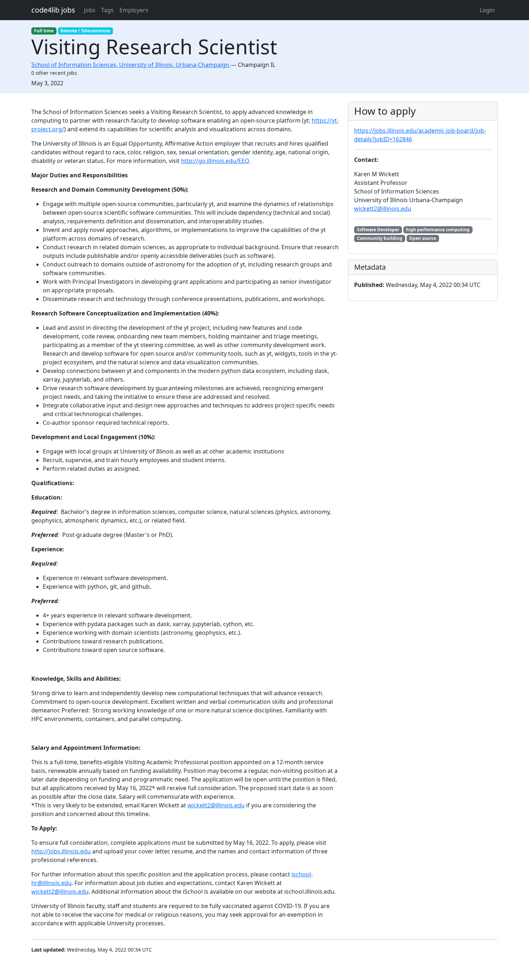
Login (487, 10)
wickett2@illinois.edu (216, 805)
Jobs (89, 10)
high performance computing (438, 230)
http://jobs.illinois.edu (61, 851)
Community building (379, 238)
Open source (422, 238)
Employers (133, 10)
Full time (44, 31)
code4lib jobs (53, 10)
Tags (107, 10)
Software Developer (378, 230)
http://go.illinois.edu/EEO (215, 161)
